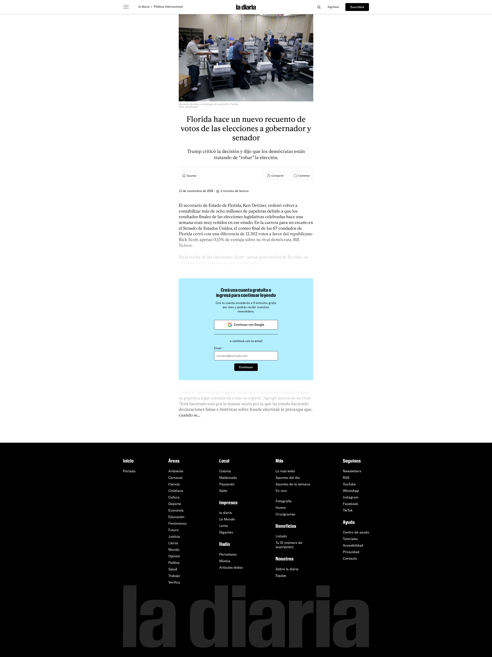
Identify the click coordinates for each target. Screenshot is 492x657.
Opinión (174, 556)
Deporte (174, 504)
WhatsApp (351, 491)
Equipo (281, 576)
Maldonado (228, 478)
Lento (223, 526)
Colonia (225, 471)
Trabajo (174, 576)
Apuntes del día (288, 478)
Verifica (174, 582)
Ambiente (175, 471)
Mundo (173, 550)
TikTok (348, 510)
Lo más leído (285, 471)
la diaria (144, 6)
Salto (223, 491)
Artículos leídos (231, 567)
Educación (176, 517)
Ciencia (174, 484)
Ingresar (333, 7)
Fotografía (284, 501)
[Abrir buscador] (319, 7)
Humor (281, 508)
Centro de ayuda (356, 532)
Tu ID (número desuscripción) (289, 545)
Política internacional (168, 6)
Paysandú (226, 484)
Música (224, 561)
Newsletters (352, 471)
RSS (346, 478)
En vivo (281, 491)
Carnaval (175, 478)
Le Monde (227, 519)
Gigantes (226, 532)
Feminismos (177, 523)
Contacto (350, 558)
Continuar (246, 367)
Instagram (350, 497)
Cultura (174, 497)
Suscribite (357, 7)
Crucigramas (285, 514)
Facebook (350, 504)
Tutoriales (350, 539)
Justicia (174, 536)
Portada (129, 471)
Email (218, 348)
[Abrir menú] (126, 7)
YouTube (349, 484)
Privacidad (351, 552)
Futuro (173, 530)
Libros (173, 543)
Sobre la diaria (287, 569)
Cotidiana (175, 491)
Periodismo (228, 554)
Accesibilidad (353, 545)
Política (174, 563)
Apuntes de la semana (293, 484)
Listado (281, 536)
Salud (172, 569)
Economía (176, 510)
